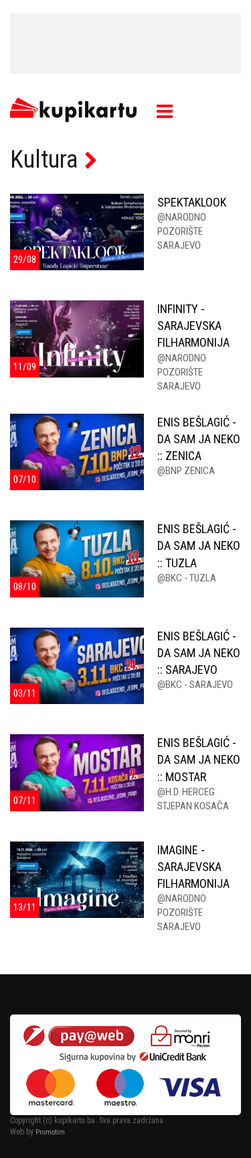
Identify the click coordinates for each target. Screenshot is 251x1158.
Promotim (50, 1132)
